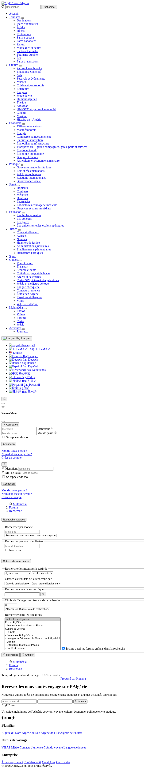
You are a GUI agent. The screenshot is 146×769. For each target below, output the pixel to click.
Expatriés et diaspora (29, 297)
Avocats (21, 235)
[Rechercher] (4, 399)
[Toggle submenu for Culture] (20, 65)
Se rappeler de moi (17, 437)
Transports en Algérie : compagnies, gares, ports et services (52, 146)
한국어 (31, 380)
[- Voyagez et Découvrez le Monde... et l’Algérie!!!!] (32, 638)
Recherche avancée (14, 519)
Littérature (23, 88)
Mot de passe (45, 433)
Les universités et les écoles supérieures (40, 225)
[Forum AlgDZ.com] (32, 622)
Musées (21, 82)
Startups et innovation (30, 140)
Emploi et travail (26, 150)
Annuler (29, 654)
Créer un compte (11, 457)
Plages (21, 44)
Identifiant (43, 428)
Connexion (9, 444)
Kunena (81, 678)
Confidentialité (32, 762)
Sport (12, 256)
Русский (34, 384)
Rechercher (49, 7)
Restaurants (24, 34)
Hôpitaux (22, 187)
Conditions (48, 762)
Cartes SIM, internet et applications (38, 280)
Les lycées (23, 222)
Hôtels (21, 30)
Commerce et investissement (34, 136)
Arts (19, 75)
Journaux (22, 331)
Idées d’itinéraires (27, 23)
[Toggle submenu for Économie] (23, 124)
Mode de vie (24, 95)
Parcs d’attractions (28, 61)
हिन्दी (26, 388)
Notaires (22, 239)
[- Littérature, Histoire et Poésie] (32, 645)
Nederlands (38, 369)
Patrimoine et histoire (29, 68)
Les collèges (24, 218)
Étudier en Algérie (28, 293)
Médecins (22, 194)
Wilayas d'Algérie (27, 304)
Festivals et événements (31, 78)
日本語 (31, 391)
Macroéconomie (26, 129)
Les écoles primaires (29, 215)
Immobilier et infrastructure (33, 143)
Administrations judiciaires (33, 246)
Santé (13, 184)
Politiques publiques (29, 174)
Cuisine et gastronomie (30, 85)
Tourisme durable (27, 54)
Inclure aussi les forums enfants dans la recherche (95, 648)
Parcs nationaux (26, 41)
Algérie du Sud (31, 732)
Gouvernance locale (29, 181)
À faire (21, 27)
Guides (13, 259)
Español (32, 366)
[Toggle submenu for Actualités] (23, 329)
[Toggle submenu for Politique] (22, 165)
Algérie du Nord (11, 732)
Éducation (15, 211)
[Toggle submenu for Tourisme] (22, 18)
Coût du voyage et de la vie (33, 273)
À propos (7, 762)
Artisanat (22, 105)
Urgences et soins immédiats (34, 208)
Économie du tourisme (30, 153)
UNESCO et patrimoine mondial (36, 109)
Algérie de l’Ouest (71, 732)
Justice (13, 229)
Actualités (15, 328)
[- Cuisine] (32, 641)
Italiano (31, 363)
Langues (22, 92)
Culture (14, 64)
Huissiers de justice (28, 242)
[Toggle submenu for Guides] (19, 260)
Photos (21, 311)
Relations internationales (31, 177)
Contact (18, 762)
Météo (20, 324)
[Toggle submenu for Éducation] (23, 212)
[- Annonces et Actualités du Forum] (32, 625)
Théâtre (21, 102)
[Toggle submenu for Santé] (18, 185)
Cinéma (21, 112)
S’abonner (80, 701)
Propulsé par (68, 678)
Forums (21, 317)
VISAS (6, 747)
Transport (22, 266)
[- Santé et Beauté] (32, 648)
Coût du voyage (53, 747)
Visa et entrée (25, 263)
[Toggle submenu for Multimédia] (25, 308)
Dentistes (22, 198)
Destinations (24, 20)
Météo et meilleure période (33, 283)
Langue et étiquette (28, 287)
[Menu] (3, 403)
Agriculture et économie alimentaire (38, 160)
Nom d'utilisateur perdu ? (17, 454)
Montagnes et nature (29, 47)
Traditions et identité (29, 71)
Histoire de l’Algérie (29, 119)
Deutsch (32, 359)
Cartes (20, 321)
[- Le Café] (32, 632)
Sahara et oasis (25, 37)
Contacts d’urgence (28, 290)
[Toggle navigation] (3, 406)
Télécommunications (29, 126)
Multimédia (16, 307)
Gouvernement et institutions (34, 167)
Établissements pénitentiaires (34, 249)
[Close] (3, 421)
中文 (27, 373)
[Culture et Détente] (32, 629)
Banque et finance (27, 157)
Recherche (12, 654)
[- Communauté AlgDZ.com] (32, 635)
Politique (15, 164)
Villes (20, 300)
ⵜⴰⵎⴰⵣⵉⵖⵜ (43, 349)
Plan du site (63, 762)
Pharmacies (23, 201)
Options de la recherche (16, 561)
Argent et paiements (29, 276)
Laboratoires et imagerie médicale (37, 205)
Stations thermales (27, 51)
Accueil (13, 13)
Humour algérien (27, 99)
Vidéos (21, 314)
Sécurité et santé (26, 270)
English (17, 352)
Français (25, 338)
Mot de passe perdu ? (14, 450)
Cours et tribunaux (28, 232)
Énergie (21, 133)
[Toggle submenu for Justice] (19, 230)
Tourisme (15, 17)
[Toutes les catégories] (32, 619)
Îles (19, 58)
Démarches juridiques (30, 252)
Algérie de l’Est (50, 732)
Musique (22, 116)
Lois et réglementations (30, 170)
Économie (15, 123)
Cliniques (22, 191)
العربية (30, 345)
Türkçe (30, 377)
